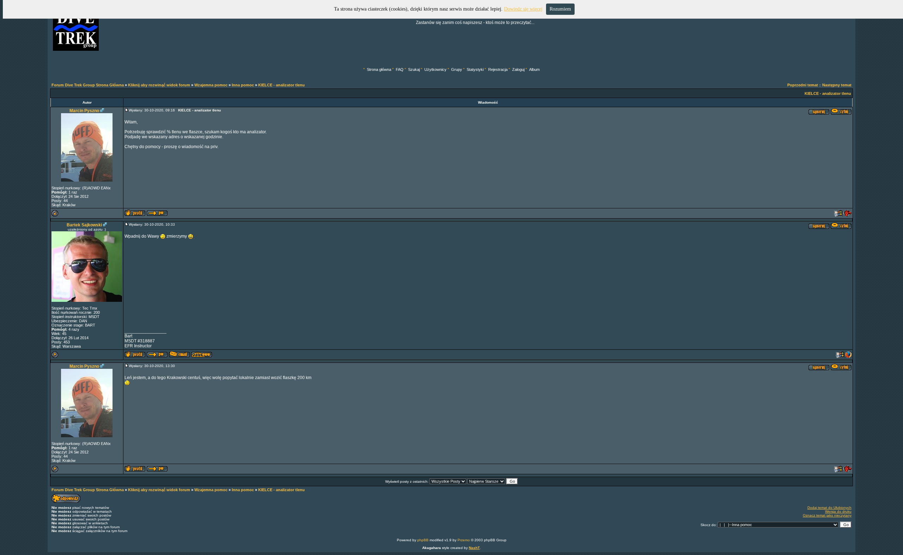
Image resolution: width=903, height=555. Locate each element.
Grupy (456, 69)
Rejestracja (498, 69)
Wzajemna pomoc (211, 85)
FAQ (400, 69)
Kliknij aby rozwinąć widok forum (159, 85)
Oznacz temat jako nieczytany (827, 515)
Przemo (463, 540)
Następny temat (837, 85)
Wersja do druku (838, 511)
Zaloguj (518, 69)
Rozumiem (560, 9)
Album (534, 69)
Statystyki (475, 69)
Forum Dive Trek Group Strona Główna (87, 85)
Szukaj (414, 69)
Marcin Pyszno (84, 110)
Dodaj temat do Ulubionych (829, 508)
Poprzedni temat (802, 85)
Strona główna (379, 69)
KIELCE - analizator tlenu (281, 85)
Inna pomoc (243, 85)
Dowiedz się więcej (523, 9)
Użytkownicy (435, 69)
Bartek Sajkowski (84, 224)
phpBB (423, 540)
